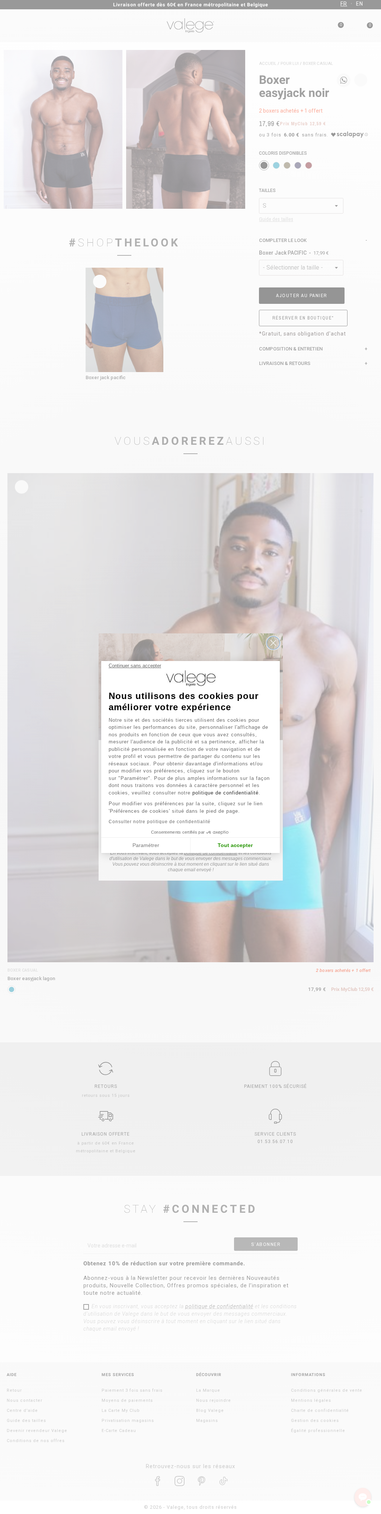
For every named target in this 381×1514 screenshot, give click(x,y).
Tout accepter (235, 845)
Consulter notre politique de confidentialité (160, 821)
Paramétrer (145, 845)
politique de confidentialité (225, 793)
